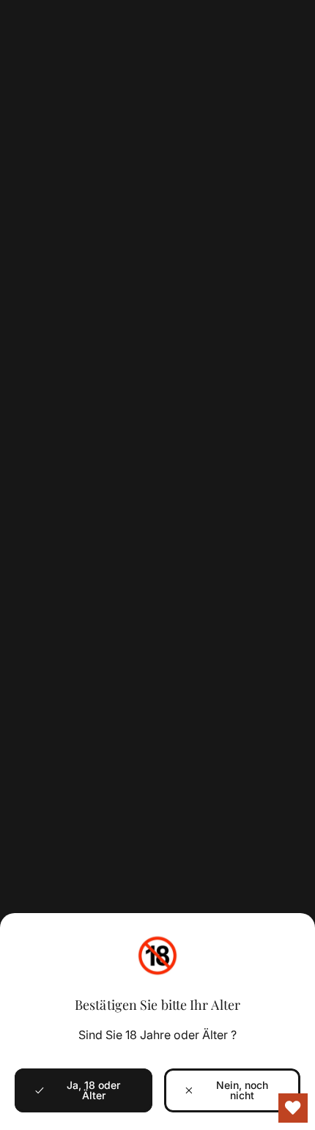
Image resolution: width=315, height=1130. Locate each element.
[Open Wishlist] (293, 1108)
